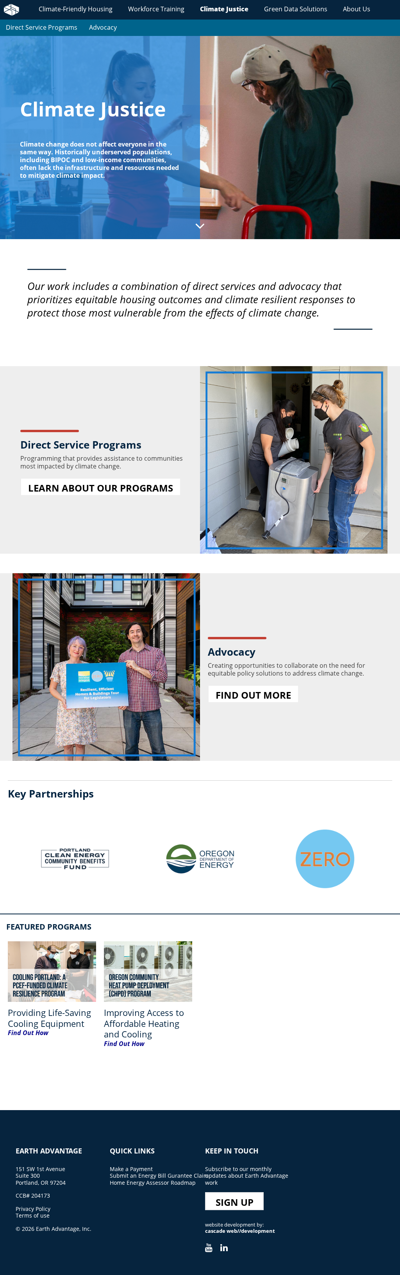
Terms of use (33, 1215)
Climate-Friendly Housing (75, 9)
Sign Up (235, 1202)
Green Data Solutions (295, 9)
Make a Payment (131, 1169)
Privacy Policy (33, 1208)
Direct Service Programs (41, 27)
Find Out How (28, 1032)
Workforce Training (156, 9)
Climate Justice (224, 9)
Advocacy (103, 27)
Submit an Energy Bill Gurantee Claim (159, 1175)
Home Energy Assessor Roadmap (153, 1182)
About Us (356, 9)
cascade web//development (240, 1231)
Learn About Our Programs (100, 487)
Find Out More (253, 694)
